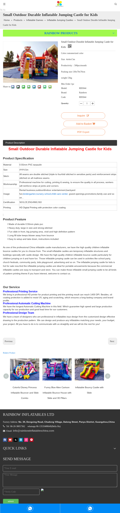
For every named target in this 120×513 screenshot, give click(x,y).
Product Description (15, 142)
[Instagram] (26, 439)
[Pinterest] (31, 439)
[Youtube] (10, 439)
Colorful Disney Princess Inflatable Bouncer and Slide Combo (25, 392)
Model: (64, 88)
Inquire (81, 115)
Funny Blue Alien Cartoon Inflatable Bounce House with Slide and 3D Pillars (57, 392)
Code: (63, 97)
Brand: (64, 92)
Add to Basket (84, 123)
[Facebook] (5, 439)
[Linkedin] (21, 439)
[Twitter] (16, 439)
